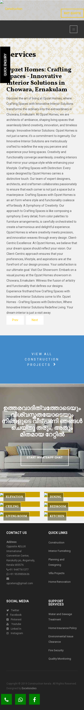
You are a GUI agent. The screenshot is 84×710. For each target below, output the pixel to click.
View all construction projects (42, 359)
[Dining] (64, 494)
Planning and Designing (56, 562)
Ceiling (12, 507)
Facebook (16, 614)
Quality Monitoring (59, 658)
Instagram (17, 633)
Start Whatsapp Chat (45, 457)
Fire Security (56, 650)
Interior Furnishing (59, 550)
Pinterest (16, 619)
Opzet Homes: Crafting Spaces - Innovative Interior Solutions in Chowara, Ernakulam (39, 80)
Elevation (14, 497)
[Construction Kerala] (12, 17)
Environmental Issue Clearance (60, 639)
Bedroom (58, 507)
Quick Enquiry (5, 65)
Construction (56, 542)
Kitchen (57, 516)
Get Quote (72, 13)
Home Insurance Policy (62, 628)
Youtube (16, 624)
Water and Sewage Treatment (60, 616)
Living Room (16, 516)
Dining (55, 497)
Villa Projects (56, 573)
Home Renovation (59, 581)
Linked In (16, 628)
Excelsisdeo (28, 688)
